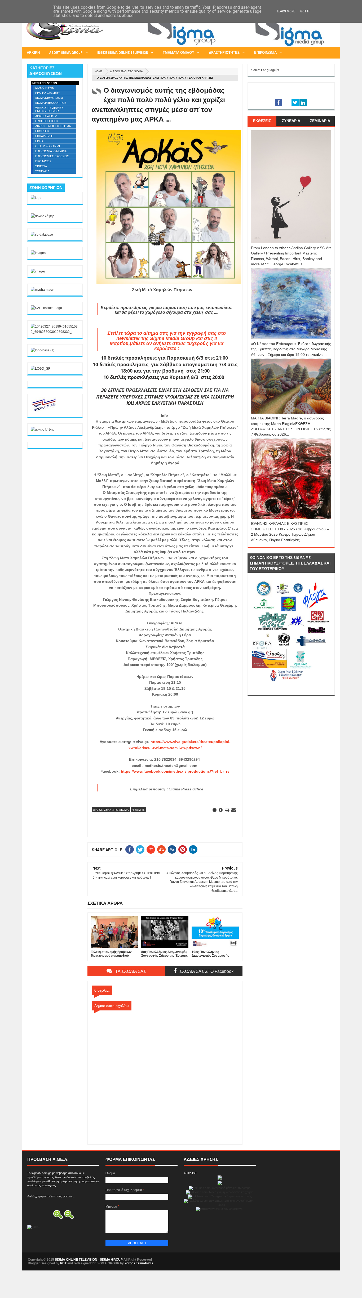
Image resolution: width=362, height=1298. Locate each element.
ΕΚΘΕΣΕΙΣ (42, 131)
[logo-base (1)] (42, 350)
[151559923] (44, 411)
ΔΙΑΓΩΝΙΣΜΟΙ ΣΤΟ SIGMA (126, 71)
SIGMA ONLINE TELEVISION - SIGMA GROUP (89, 1259)
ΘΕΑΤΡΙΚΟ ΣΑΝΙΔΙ (47, 146)
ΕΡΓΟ (39, 141)
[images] (38, 253)
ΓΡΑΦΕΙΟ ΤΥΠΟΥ (47, 121)
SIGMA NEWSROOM (49, 97)
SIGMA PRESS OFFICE (50, 102)
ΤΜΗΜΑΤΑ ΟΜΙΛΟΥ (178, 52)
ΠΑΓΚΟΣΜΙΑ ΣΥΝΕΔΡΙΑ (51, 151)
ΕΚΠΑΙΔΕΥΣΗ (44, 136)
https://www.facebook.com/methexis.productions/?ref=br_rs (175, 771)
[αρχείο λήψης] (42, 216)
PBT (63, 1263)
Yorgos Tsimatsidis (139, 1263)
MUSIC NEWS (44, 87)
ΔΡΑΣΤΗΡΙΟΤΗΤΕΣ (224, 52)
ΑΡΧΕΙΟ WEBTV (46, 116)
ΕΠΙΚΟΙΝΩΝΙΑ (265, 52)
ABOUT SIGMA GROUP (66, 52)
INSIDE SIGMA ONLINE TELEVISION (122, 52)
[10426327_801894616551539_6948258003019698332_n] (55, 332)
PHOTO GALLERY (47, 92)
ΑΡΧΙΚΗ (33, 52)
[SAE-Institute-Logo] (46, 308)
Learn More (286, 11)
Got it (305, 11)
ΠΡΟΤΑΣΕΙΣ (43, 161)
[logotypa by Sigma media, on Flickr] (291, 689)
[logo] (36, 198)
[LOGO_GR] (41, 368)
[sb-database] (42, 234)
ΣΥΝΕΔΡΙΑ (42, 171)
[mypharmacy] (42, 290)
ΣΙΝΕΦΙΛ (41, 166)
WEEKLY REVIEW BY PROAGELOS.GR (49, 109)
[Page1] (238, 46)
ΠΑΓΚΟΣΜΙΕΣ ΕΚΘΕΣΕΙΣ (52, 156)
